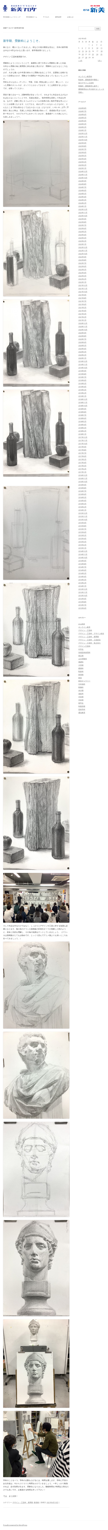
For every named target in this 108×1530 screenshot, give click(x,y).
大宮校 (81, 665)
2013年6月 (82, 608)
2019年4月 (82, 386)
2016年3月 (82, 504)
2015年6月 (82, 532)
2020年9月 (82, 333)
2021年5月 (82, 307)
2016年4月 (82, 500)
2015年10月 (82, 519)
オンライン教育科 (85, 76)
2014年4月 (82, 576)
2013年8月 (82, 602)
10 (97, 48)
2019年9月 (82, 371)
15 (89, 51)
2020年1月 (82, 358)
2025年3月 (82, 162)
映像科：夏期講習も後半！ (88, 86)
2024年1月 (82, 206)
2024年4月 (82, 197)
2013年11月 (82, 592)
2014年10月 (82, 557)
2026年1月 (82, 130)
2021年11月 (82, 288)
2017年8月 (82, 450)
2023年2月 (82, 241)
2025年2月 (82, 165)
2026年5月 (82, 117)
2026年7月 (82, 111)
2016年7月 (82, 491)
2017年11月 (82, 440)
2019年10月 (82, 367)
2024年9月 (82, 181)
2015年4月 (82, 538)
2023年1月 (82, 244)
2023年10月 (82, 216)
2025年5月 (82, 155)
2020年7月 (82, 339)
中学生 (81, 649)
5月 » (100, 60)
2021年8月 (82, 298)
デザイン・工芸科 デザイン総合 (91, 633)
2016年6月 (82, 494)
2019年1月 (82, 396)
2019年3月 (82, 390)
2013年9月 (82, 598)
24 (97, 54)
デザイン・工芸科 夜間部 (23, 1502)
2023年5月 (82, 231)
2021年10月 (82, 291)
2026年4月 (82, 121)
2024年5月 (82, 193)
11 (101, 48)
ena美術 (81, 624)
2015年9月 (82, 523)
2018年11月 (82, 402)
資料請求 (58, 17)
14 (86, 51)
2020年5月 (82, 345)
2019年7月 (82, 377)
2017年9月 (82, 447)
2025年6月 (82, 152)
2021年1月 (82, 320)
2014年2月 (82, 583)
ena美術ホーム (31, 17)
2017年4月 (82, 462)
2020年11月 (82, 326)
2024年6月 (82, 190)
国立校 (81, 655)
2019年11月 (82, 364)
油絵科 (81, 693)
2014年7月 (82, 567)
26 (79, 57)
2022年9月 (82, 257)
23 (93, 54)
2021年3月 (82, 314)
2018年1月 (82, 434)
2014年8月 (82, 564)
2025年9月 (82, 143)
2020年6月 (82, 342)
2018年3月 (82, 428)
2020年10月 (82, 329)
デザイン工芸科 (84, 646)
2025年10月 (82, 140)
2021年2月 (82, 317)
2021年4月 (82, 310)
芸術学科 (81, 709)
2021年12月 (82, 285)
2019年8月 (82, 374)
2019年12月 (82, 361)
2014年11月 (82, 554)
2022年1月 (82, 282)
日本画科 (81, 684)
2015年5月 (82, 535)
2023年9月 (82, 219)
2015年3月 (82, 542)
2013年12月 (82, 589)
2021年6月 (82, 304)
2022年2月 (82, 279)
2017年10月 (82, 443)
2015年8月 (82, 526)
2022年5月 (82, 269)
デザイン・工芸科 (85, 630)
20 (83, 54)
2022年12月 (82, 247)
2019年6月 (82, 380)
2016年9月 (82, 485)
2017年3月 (82, 466)
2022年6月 (82, 266)
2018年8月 (82, 412)
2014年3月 (82, 579)
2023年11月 (82, 212)
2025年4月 (82, 159)
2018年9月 (82, 409)
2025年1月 (82, 168)
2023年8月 (82, 222)
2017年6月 (82, 456)
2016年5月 (82, 497)
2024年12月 (82, 171)
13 (83, 51)
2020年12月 (82, 323)
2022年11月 (82, 250)
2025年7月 (82, 149)
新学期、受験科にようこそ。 (22, 41)
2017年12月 (82, 437)
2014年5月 (82, 573)
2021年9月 (82, 295)
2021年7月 (82, 301)
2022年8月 (82, 260)
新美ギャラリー (84, 681)
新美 (80, 678)
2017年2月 (82, 469)
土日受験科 (82, 659)
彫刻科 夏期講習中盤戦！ (88, 79)
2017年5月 (82, 459)
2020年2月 (82, 355)
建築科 (81, 668)
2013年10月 (82, 595)
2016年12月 (82, 475)
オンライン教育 (84, 627)
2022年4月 (82, 273)
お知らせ (70, 17)
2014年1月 (82, 586)
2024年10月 (82, 178)
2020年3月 (82, 352)
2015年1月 (82, 548)
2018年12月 (82, 399)
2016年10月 (82, 481)
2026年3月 (82, 124)
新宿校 (36, 1502)
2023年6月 (82, 228)
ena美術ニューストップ (11, 17)
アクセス (46, 17)
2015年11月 (82, 516)
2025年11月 (82, 136)
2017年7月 (82, 453)
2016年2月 (82, 507)
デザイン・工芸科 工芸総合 (89, 640)
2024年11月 (82, 174)
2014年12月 (82, 551)
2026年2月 (82, 127)
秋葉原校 (81, 706)
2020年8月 (82, 336)
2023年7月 (82, 225)
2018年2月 (82, 431)
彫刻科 (81, 671)
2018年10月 (82, 405)
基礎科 (81, 662)
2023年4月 (82, 235)
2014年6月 (82, 570)
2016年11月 (82, 478)
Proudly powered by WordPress (15, 1525)
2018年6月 (82, 418)
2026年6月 (82, 114)
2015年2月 (82, 545)
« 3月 (80, 60)
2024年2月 (82, 203)
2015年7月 (82, 529)
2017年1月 (82, 472)
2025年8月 (82, 146)
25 (101, 54)
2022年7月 (82, 263)
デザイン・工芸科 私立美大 (89, 643)
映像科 (81, 687)
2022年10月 (82, 254)
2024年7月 (82, 187)
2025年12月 (82, 133)
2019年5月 (82, 383)
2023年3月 (82, 238)
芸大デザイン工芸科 (86, 83)
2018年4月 (82, 424)
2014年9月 (82, 560)
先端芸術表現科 (84, 652)
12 (79, 51)
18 (101, 51)
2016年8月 (82, 488)
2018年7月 (82, 415)
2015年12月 (82, 513)
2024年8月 (82, 184)
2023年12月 (82, 209)
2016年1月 (82, 510)
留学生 (81, 703)
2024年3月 (82, 200)
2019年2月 (82, 393)
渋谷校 (81, 697)
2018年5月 (82, 421)
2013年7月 (82, 605)
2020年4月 (82, 348)
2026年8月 (82, 108)
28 (86, 57)
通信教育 (81, 712)
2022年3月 (82, 276)
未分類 (81, 690)
